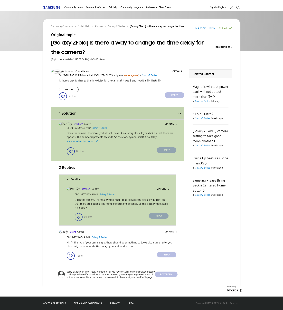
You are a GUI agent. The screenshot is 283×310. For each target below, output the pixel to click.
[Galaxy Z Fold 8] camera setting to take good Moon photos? (210, 136)
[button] (178, 71)
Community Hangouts (132, 7)
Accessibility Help (54, 303)
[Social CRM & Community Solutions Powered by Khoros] (234, 289)
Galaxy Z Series (116, 26)
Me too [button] (69, 89)
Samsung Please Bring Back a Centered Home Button (209, 185)
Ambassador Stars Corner (159, 7)
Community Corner (95, 7)
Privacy (115, 303)
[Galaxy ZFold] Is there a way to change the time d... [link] (159, 26)
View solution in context (80, 141)
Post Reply (166, 274)
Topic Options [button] (222, 46)
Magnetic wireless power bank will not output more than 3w (210, 92)
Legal (131, 303)
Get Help (113, 7)
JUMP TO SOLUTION (203, 28)
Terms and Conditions (88, 303)
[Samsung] (51, 7)
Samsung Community (63, 26)
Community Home (73, 7)
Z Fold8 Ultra (202, 114)
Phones (99, 26)
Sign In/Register (218, 7)
